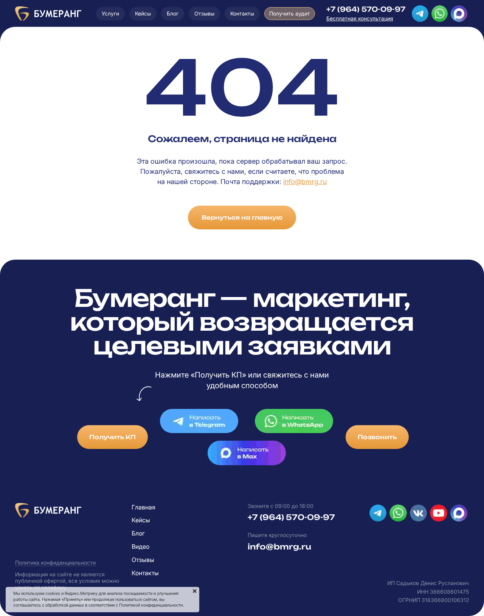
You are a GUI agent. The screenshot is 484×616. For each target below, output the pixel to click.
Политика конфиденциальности (55, 562)
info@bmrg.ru (305, 182)
